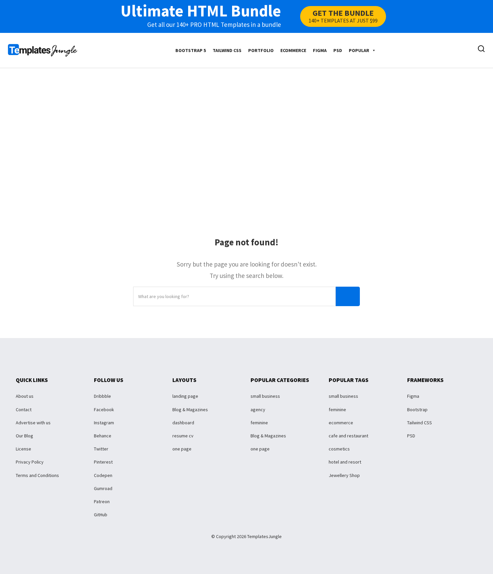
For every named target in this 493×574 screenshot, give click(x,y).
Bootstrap (417, 409)
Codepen (103, 475)
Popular (359, 50)
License (23, 449)
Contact (24, 409)
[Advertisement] (246, 131)
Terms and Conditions (37, 475)
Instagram (104, 423)
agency (258, 409)
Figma (320, 50)
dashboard (183, 423)
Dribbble (102, 396)
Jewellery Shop (344, 475)
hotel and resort (345, 462)
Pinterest (103, 462)
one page (181, 449)
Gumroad (103, 488)
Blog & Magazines (190, 409)
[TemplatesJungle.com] (42, 50)
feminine (259, 423)
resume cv (183, 436)
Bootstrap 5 (190, 50)
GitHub (100, 515)
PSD (337, 50)
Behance (102, 436)
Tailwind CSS (227, 50)
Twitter (101, 449)
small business (265, 396)
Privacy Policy (30, 462)
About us (25, 396)
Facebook (104, 409)
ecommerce (293, 50)
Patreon (102, 501)
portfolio (261, 50)
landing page (185, 396)
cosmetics (339, 449)
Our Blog (24, 436)
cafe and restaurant (348, 436)
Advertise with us (33, 423)
